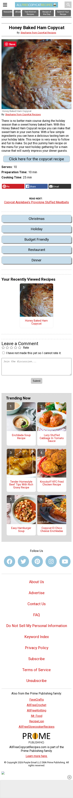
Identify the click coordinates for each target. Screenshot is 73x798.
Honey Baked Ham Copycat (36, 322)
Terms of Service (36, 670)
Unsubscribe (36, 680)
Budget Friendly (36, 239)
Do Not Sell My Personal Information (36, 625)
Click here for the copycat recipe (36, 159)
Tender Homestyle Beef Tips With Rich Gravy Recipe (21, 484)
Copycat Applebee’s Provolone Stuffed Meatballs (36, 202)
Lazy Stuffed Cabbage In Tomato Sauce (52, 438)
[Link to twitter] (23, 561)
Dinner (36, 260)
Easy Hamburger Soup (21, 530)
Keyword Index (36, 637)
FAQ (36, 615)
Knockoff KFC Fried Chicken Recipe (52, 483)
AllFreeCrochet (36, 705)
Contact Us (37, 604)
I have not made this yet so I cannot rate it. (33, 353)
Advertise (37, 593)
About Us (36, 582)
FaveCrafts (36, 699)
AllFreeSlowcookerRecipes (36, 726)
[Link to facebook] (9, 561)
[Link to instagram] (51, 561)
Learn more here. (37, 756)
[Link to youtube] (65, 561)
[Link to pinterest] (37, 561)
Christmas (37, 219)
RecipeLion (36, 721)
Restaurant (36, 250)
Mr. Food (36, 716)
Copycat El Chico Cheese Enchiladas (51, 530)
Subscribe (36, 659)
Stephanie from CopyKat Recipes (38, 32)
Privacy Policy (36, 648)
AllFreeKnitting (36, 710)
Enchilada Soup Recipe (21, 437)
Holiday (36, 229)
